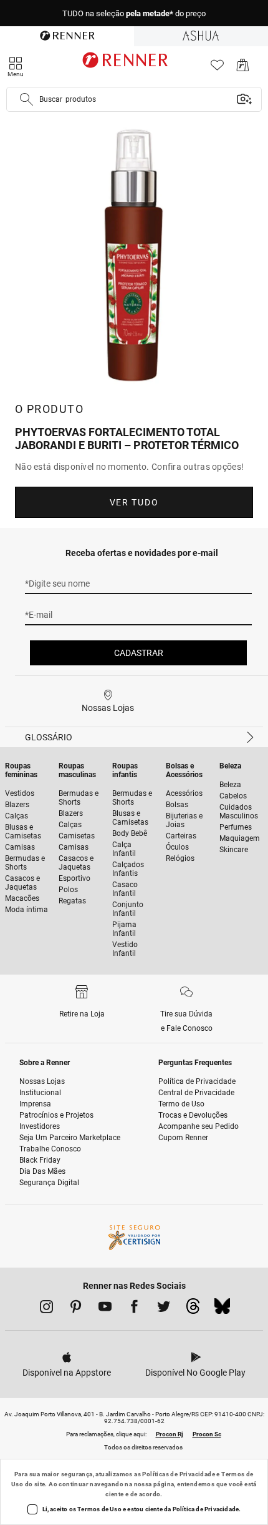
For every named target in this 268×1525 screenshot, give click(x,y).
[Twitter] (163, 1308)
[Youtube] (105, 1308)
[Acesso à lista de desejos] (217, 68)
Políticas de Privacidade (178, 1474)
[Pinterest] (76, 1308)
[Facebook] (134, 1308)
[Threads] (193, 1309)
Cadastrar (138, 653)
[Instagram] (46, 1308)
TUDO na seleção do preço (134, 13)
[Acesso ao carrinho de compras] (243, 68)
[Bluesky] (222, 1309)
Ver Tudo (134, 502)
